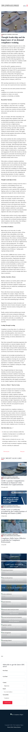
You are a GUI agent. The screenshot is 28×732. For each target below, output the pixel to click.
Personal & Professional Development (10, 535)
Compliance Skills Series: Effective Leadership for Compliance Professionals (13, 540)
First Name (5, 670)
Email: (4, 688)
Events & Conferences (14, 596)
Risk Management (14, 635)
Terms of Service (17, 727)
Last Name (5, 676)
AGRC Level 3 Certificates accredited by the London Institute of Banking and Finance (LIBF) (14, 511)
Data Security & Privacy (14, 580)
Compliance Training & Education (9, 34)
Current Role (6, 694)
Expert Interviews (14, 604)
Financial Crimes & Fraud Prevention (10, 478)
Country (4, 682)
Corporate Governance (14, 572)
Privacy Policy (10, 727)
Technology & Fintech (14, 642)
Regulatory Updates (14, 627)
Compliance (14, 557)
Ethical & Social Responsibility (14, 588)
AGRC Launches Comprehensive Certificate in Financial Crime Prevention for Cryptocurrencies (12, 482)
